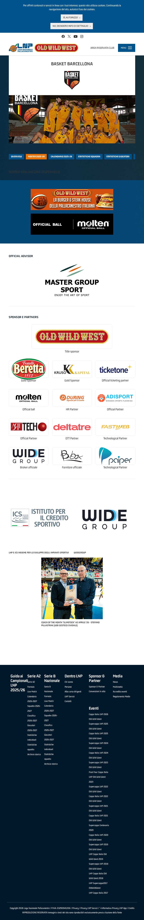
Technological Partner (115, 438)
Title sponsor (72, 351)
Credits (131, 908)
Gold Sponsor (28, 380)
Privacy (75, 908)
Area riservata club (102, 47)
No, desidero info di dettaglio (70, 26)
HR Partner (72, 409)
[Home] (43, 48)
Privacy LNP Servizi (89, 908)
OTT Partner (72, 438)
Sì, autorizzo (70, 17)
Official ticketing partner (115, 380)
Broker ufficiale (28, 467)
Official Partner (115, 409)
